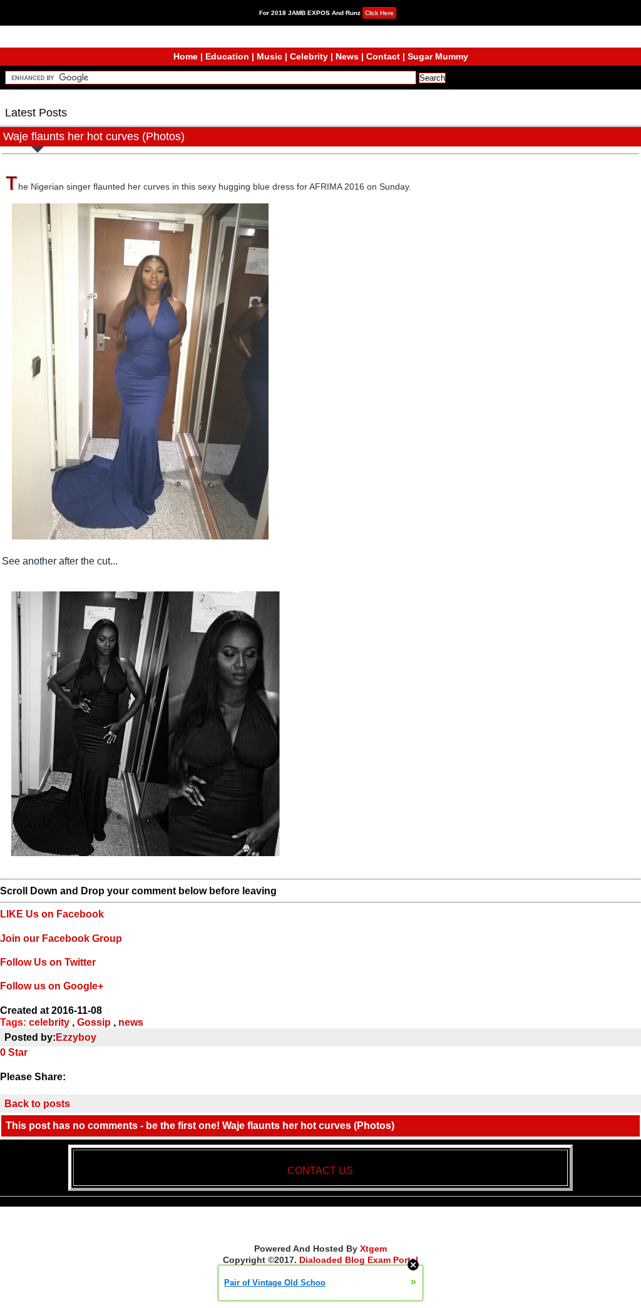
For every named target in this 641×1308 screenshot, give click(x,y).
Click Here (379, 12)
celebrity (49, 1022)
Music (269, 56)
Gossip (94, 1022)
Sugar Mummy (438, 56)
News (347, 56)
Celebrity (309, 56)
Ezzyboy (76, 1037)
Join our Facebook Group (61, 938)
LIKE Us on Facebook (52, 914)
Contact (383, 56)
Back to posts (37, 1103)
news (130, 1022)
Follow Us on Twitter (48, 962)
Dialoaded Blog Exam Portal (358, 1260)
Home (185, 56)
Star (18, 1052)
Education (227, 56)
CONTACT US (320, 1170)
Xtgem (373, 1249)
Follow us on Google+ (51, 986)
